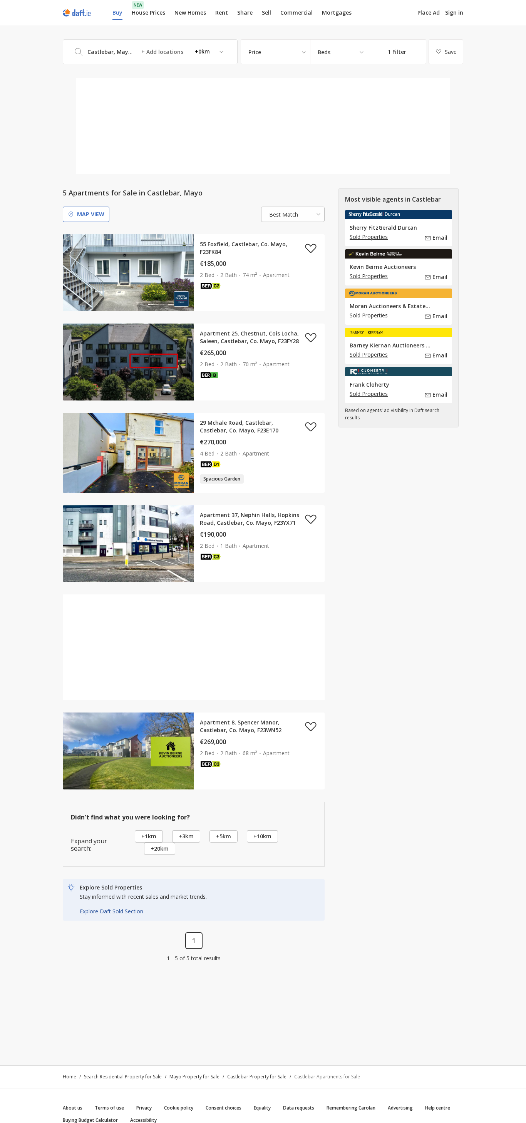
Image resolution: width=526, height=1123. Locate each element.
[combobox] (150, 51)
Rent (221, 12)
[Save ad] (310, 248)
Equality (262, 1108)
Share (245, 12)
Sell (266, 12)
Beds (324, 52)
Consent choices (223, 1108)
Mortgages (337, 13)
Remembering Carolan (351, 1108)
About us (72, 1108)
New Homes (190, 12)
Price (254, 52)
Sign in (454, 12)
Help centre (437, 1108)
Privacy (144, 1108)
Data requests (298, 1108)
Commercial (296, 12)
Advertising (400, 1108)
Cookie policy (178, 1108)
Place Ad (428, 13)
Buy (117, 12)
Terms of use (109, 1108)
